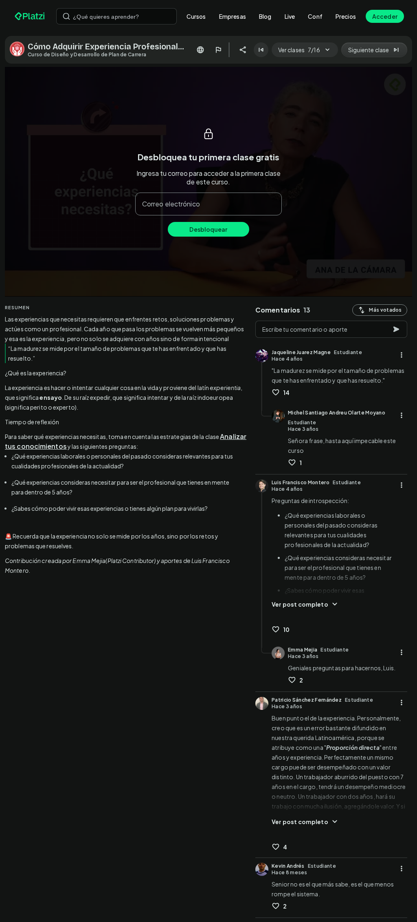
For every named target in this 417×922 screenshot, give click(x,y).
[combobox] (116, 16)
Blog (265, 16)
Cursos (196, 16)
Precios (346, 16)
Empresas (232, 16)
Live (290, 16)
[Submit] (66, 16)
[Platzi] (30, 16)
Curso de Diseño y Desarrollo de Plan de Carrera (87, 54)
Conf (315, 16)
